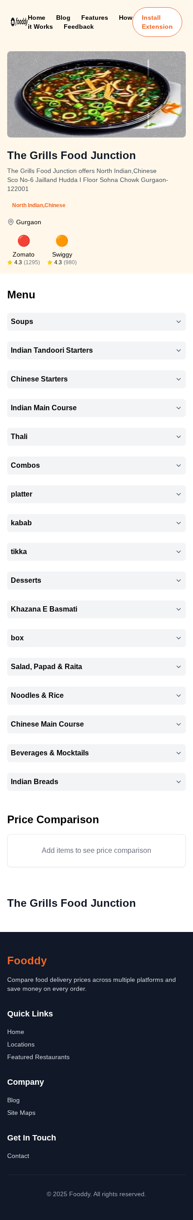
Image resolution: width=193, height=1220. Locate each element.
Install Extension (157, 22)
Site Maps (21, 1112)
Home (36, 17)
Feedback (79, 26)
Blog (63, 17)
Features (94, 17)
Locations (21, 1044)
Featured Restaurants (38, 1056)
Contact (18, 1155)
